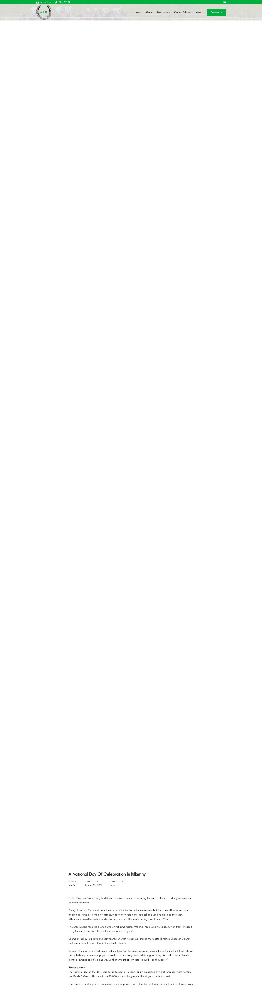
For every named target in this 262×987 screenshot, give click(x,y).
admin (72, 885)
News (112, 885)
